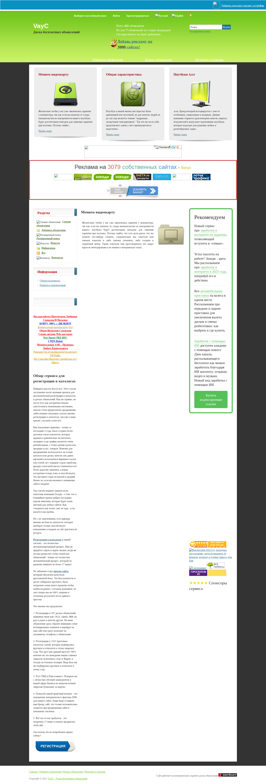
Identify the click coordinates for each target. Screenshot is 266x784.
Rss (44, 252)
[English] (177, 15)
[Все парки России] (216, 567)
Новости (55, 243)
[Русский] (161, 15)
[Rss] (190, 15)
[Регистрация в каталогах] (55, 751)
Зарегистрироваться (137, 15)
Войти (116, 15)
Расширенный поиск (200, 31)
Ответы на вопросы (50, 280)
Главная (56, 59)
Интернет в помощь (209, 59)
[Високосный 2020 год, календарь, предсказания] (211, 560)
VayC (41, 25)
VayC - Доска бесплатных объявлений (67, 778)
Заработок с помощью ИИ (209, 343)
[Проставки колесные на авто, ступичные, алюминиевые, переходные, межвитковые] (217, 546)
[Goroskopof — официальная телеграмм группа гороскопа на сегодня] (198, 575)
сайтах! (134, 44)
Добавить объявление (107, 59)
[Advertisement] (205, 475)
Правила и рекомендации (53, 285)
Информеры (48, 248)
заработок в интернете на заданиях (210, 232)
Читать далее (45, 130)
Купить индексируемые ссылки (211, 399)
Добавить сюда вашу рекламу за (242, 5)
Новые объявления (158, 59)
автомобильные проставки (208, 293)
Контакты (57, 257)
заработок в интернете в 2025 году (210, 269)
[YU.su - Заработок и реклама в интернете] (217, 575)
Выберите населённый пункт (90, 15)
